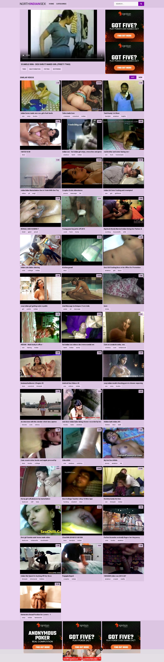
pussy (65, 193)
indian (83, 116)
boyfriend (57, 69)
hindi (23, 232)
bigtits (123, 116)
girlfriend (118, 193)
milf (32, 502)
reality (123, 579)
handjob (108, 116)
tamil (73, 155)
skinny (37, 425)
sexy (28, 116)
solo (30, 425)
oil (70, 309)
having (29, 347)
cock (65, 232)
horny (77, 232)
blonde (24, 425)
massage (73, 193)
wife (124, 232)
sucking (108, 232)
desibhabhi (44, 540)
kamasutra (38, 617)
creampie (66, 116)
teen (24, 69)
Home (51, 4)
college (30, 270)
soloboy (108, 347)
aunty (78, 347)
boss (119, 270)
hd (80, 193)
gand (29, 232)
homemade (120, 155)
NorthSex (33, 4)
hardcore (25, 502)
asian (65, 309)
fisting (46, 69)
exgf (33, 193)
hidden (107, 425)
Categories (61, 4)
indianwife (34, 540)
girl (111, 193)
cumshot (76, 116)
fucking (66, 502)
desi (23, 155)
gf (29, 193)
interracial (33, 579)
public (29, 309)
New (140, 77)
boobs (35, 116)
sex (23, 116)
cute (23, 270)
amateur (116, 116)
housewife (117, 232)
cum (114, 347)
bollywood (122, 347)
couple (115, 579)
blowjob (39, 386)
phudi (36, 232)
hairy (37, 502)
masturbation (34, 69)
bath (119, 425)
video (24, 193)
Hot (133, 77)
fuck (111, 155)
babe (72, 425)
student (74, 502)
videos (71, 386)
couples (66, 579)
